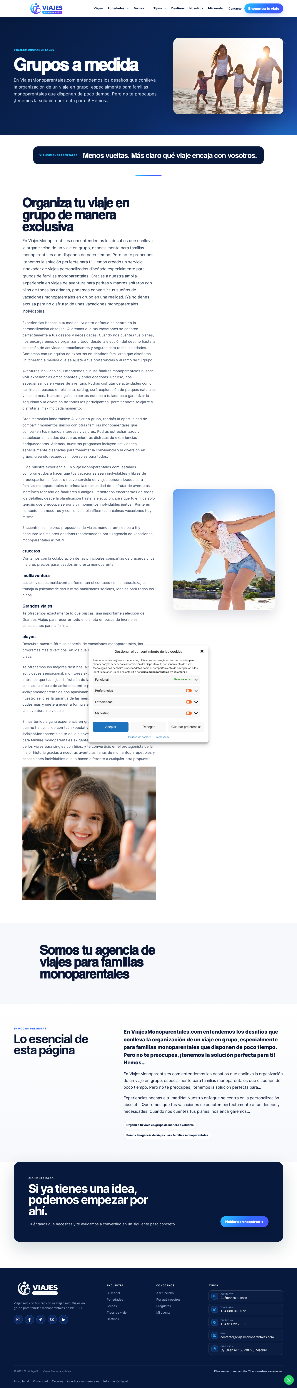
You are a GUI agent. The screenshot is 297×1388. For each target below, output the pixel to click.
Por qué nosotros (168, 1299)
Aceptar (110, 727)
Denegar (148, 727)
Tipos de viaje (117, 1312)
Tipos (158, 8)
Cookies (57, 1381)
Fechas (139, 8)
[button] (202, 651)
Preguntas (163, 1306)
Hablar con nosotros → (244, 1221)
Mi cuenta (215, 8)
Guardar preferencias (186, 727)
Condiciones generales (83, 1381)
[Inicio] (38, 1288)
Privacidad (40, 1381)
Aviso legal (21, 1381)
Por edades (116, 8)
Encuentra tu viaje (263, 8)
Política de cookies (139, 736)
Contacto (235, 8)
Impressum (162, 736)
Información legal (115, 1381)
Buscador (113, 1293)
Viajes (98, 8)
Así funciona (165, 1293)
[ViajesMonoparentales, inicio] (46, 8)
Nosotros (196, 8)
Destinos (178, 8)
